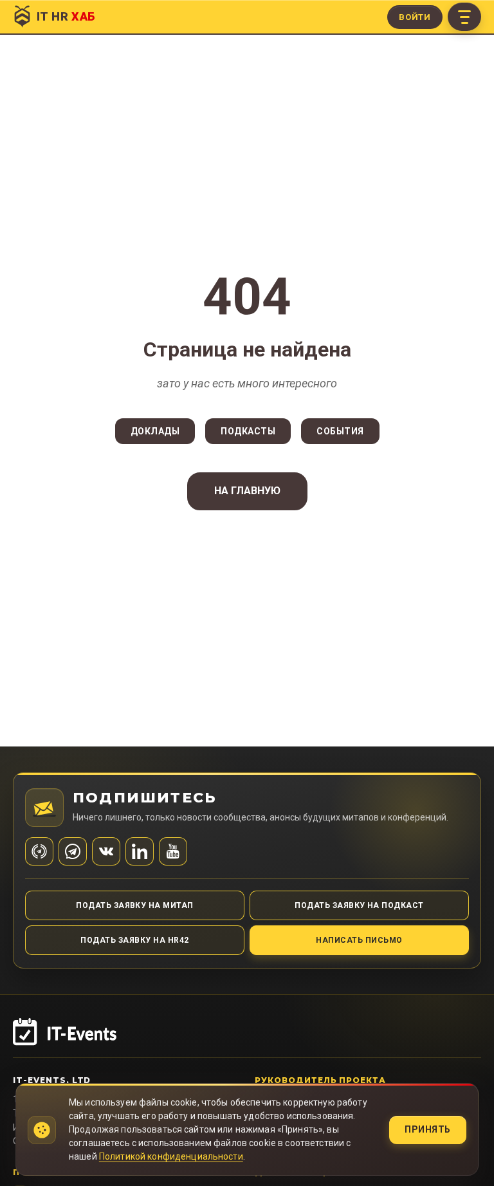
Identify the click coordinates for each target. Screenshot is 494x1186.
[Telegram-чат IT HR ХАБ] (73, 851)
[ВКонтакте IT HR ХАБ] (106, 851)
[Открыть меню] (464, 17)
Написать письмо (359, 940)
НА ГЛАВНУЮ (247, 491)
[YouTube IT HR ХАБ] (173, 851)
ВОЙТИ (415, 17)
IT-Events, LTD (52, 1080)
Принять (428, 1129)
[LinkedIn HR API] (139, 851)
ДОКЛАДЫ (155, 431)
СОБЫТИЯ (340, 431)
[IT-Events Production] (247, 1038)
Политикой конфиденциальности (171, 1156)
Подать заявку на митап (135, 905)
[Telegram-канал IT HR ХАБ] (39, 851)
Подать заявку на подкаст (359, 905)
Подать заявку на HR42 (134, 940)
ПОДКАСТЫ (248, 431)
